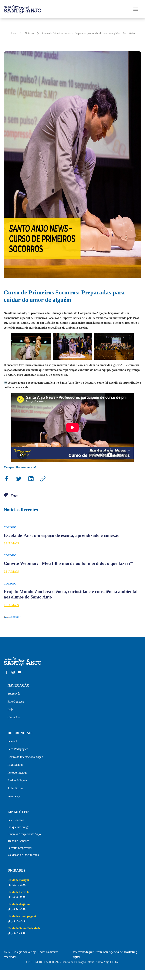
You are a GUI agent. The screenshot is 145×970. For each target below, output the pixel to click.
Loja (10, 709)
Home (13, 33)
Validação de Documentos (23, 854)
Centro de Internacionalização (25, 757)
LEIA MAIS (11, 543)
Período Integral (17, 772)
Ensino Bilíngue (17, 780)
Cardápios (14, 717)
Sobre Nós (14, 693)
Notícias (29, 33)
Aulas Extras (15, 788)
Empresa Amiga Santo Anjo (24, 834)
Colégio (10, 527)
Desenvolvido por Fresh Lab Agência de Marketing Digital (104, 954)
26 (10, 616)
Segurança (14, 796)
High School (15, 764)
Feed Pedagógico (18, 749)
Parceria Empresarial (20, 847)
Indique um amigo (18, 827)
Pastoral (12, 741)
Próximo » (16, 616)
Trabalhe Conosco (18, 840)
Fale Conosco (16, 701)
